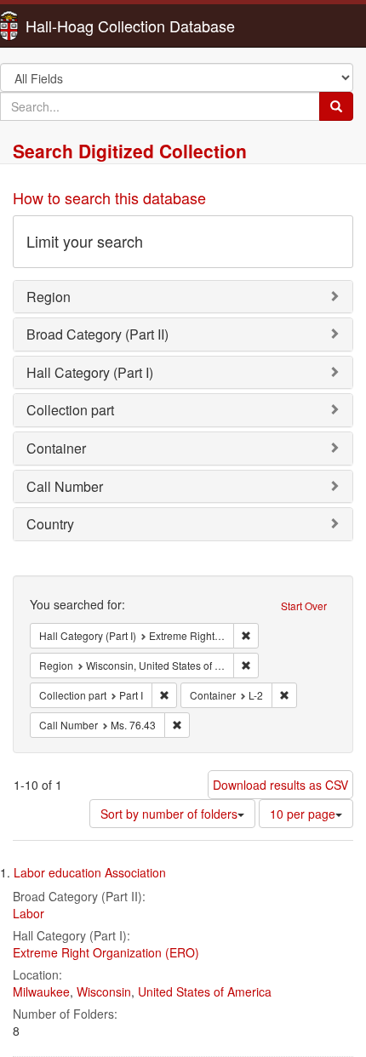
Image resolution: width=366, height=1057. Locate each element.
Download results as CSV (280, 784)
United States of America (205, 991)
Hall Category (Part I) (89, 372)
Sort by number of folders (168, 813)
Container (56, 448)
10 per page (302, 813)
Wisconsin (104, 991)
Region (48, 296)
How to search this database (109, 197)
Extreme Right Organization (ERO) (106, 952)
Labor (28, 913)
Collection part (70, 410)
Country (50, 524)
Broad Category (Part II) (97, 334)
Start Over (304, 605)
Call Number (64, 486)
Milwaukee (41, 991)
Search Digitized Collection (130, 150)
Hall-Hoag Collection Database (77, 25)
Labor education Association (90, 872)
